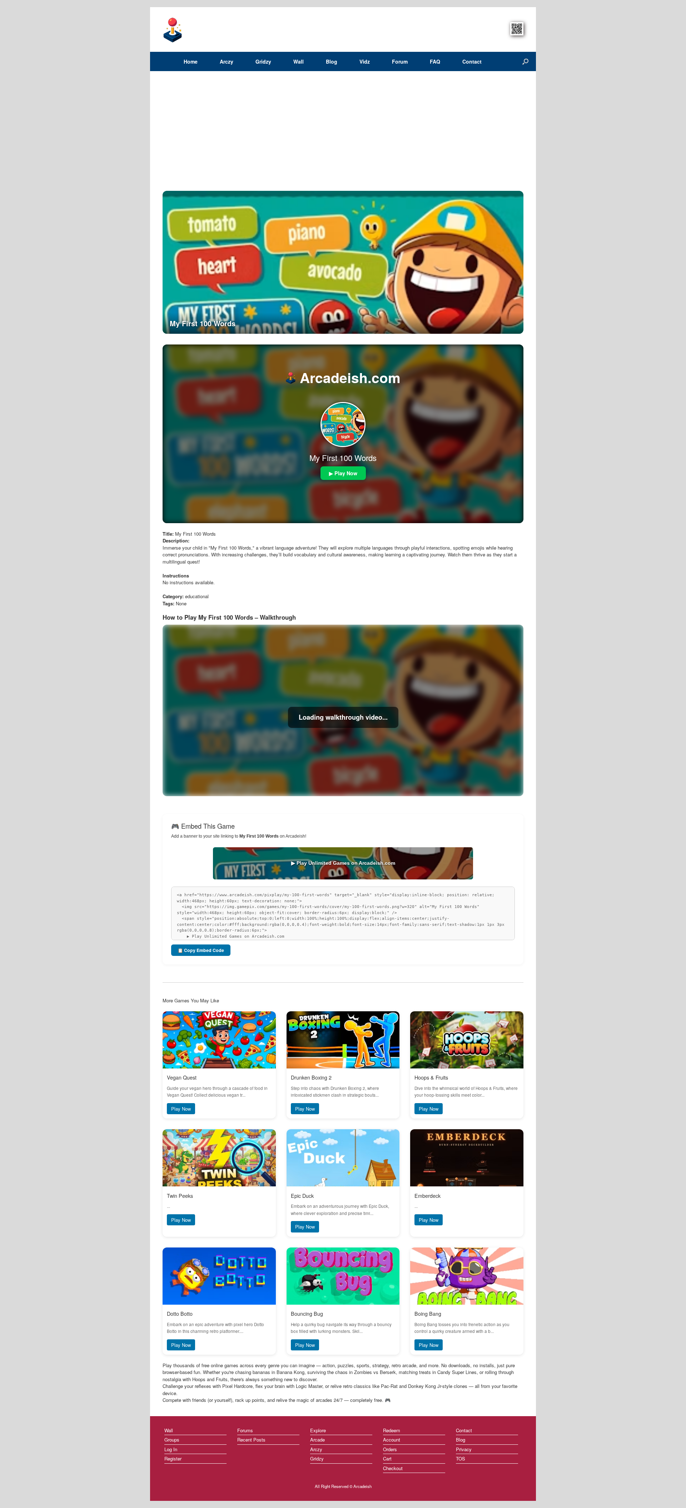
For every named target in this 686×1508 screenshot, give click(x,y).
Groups (171, 1439)
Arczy (226, 61)
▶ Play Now (343, 473)
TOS (460, 1458)
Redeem (391, 1430)
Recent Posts (251, 1439)
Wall (298, 61)
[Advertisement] (343, 137)
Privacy (464, 1449)
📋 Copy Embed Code (201, 950)
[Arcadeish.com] (173, 29)
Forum (400, 61)
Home (191, 61)
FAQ (435, 61)
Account (391, 1439)
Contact (472, 61)
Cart (387, 1458)
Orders (390, 1449)
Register (173, 1458)
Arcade (317, 1439)
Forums (245, 1430)
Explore (318, 1430)
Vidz (364, 61)
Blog (331, 61)
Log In (170, 1449)
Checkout (393, 1468)
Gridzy (263, 61)
